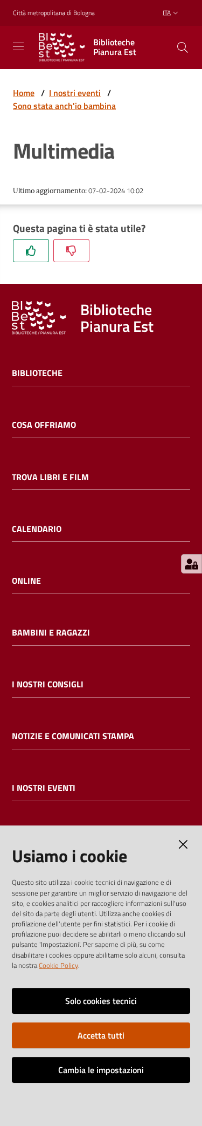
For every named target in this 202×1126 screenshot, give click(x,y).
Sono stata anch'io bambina (64, 105)
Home (23, 92)
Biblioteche (37, 373)
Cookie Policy (58, 965)
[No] (71, 250)
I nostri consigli (47, 684)
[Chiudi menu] (163, 21)
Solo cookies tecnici (101, 1000)
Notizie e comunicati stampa (73, 736)
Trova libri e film (50, 477)
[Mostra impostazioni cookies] (191, 564)
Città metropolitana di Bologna (54, 13)
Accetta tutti (101, 1035)
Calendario (36, 529)
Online (26, 581)
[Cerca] (182, 47)
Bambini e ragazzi (51, 632)
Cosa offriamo (44, 425)
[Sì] (31, 250)
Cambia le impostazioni (101, 1069)
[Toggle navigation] (18, 46)
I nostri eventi (75, 92)
